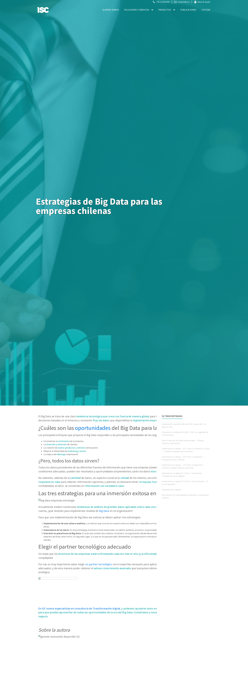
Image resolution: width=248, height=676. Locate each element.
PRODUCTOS (164, 9)
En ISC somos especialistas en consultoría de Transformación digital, (79, 608)
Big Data (104, 511)
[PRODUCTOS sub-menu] (174, 9)
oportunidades (92, 427)
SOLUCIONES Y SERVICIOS (136, 9)
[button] (161, 2)
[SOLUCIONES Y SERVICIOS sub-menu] (152, 9)
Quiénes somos (110, 9)
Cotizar (206, 9)
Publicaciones (188, 9)
